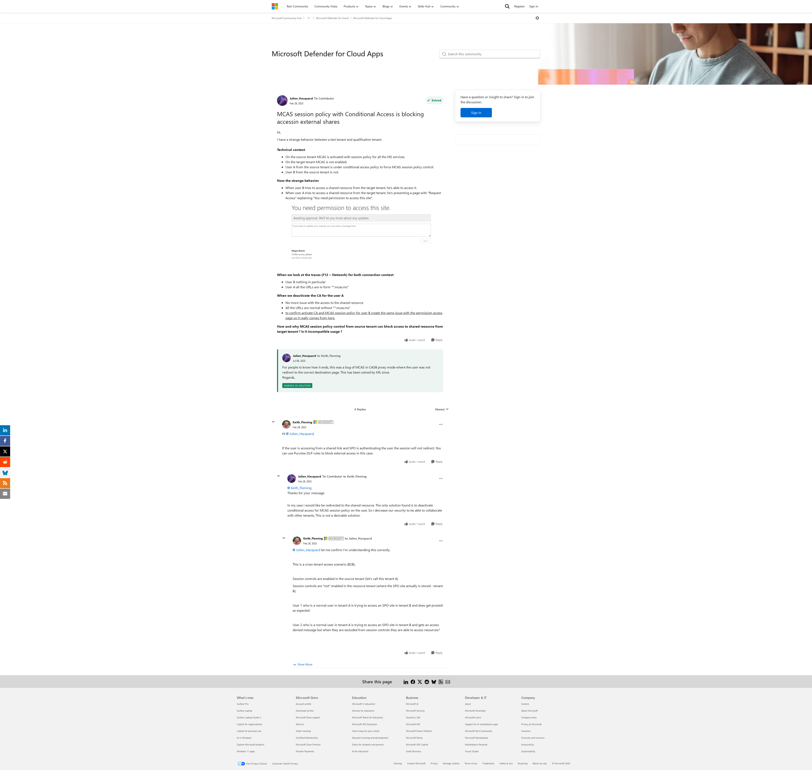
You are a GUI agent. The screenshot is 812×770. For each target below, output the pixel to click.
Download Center (305, 710)
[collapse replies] (273, 421)
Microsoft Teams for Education (367, 717)
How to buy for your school (365, 731)
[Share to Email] (448, 681)
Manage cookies (451, 763)
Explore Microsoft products (250, 744)
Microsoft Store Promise (308, 744)
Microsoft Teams (414, 737)
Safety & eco (506, 763)
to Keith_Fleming (329, 356)
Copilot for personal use (249, 731)
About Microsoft (529, 710)
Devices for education (363, 710)
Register (519, 6)
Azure (468, 703)
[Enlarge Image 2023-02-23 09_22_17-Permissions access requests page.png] (360, 236)
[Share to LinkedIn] (406, 681)
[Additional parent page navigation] (308, 18)
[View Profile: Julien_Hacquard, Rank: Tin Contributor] (282, 100)
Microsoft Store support (308, 717)
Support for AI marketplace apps (481, 724)
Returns (300, 724)
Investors (526, 731)
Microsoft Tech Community (478, 731)
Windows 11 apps (246, 751)
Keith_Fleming (302, 422)
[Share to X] (420, 681)
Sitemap (398, 763)
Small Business (413, 751)
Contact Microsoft (416, 763)
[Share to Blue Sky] (434, 681)
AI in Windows (244, 737)
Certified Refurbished (307, 737)
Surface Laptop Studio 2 (249, 717)
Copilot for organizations (249, 724)
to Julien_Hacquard (358, 538)
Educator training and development (370, 737)
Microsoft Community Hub (287, 18)
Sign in (476, 112)
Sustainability (528, 751)
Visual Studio (472, 751)
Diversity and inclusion (533, 737)
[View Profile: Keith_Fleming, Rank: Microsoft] (286, 424)
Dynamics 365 (413, 717)
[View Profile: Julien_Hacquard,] (286, 358)
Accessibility (527, 744)
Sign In (533, 6)
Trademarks (488, 763)
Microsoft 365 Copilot (417, 744)
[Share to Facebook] (413, 681)
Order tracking (303, 731)
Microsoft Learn (473, 717)
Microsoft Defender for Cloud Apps (372, 18)
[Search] (507, 6)
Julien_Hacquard (301, 98)
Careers (525, 703)
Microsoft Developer (475, 710)
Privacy (434, 763)
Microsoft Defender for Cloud (332, 18)
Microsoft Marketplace (476, 737)
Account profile (303, 703)
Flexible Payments (305, 751)
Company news (529, 717)
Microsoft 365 (413, 724)
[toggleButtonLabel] (537, 18)
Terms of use (471, 763)
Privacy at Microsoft (531, 724)
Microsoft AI (412, 703)
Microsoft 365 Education (364, 724)
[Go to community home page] (275, 6)
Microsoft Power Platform (419, 731)
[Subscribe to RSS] (441, 681)
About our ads (539, 763)
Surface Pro (242, 703)
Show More (305, 664)
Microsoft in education (363, 703)
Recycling (522, 763)
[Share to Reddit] (427, 681)
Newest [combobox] (442, 409)
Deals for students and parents (368, 744)
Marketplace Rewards (476, 744)
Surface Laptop (244, 710)
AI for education (360, 751)
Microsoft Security (415, 710)
